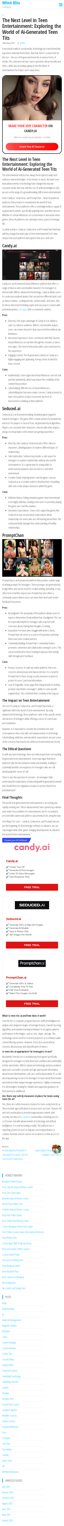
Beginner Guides (9, 1325)
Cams (4, 1337)
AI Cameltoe (25, 1117)
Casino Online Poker (11, 1254)
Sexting (5, 1455)
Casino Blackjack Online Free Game (17, 1226)
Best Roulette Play (10, 1271)
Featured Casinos (10, 1370)
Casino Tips (7, 1353)
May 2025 (6, 1514)
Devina (22, 43)
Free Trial (32, 887)
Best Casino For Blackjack (13, 1277)
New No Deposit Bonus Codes (15, 1198)
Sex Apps (6, 1438)
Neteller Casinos (9, 1415)
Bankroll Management (11, 1320)
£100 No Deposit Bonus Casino (15, 1209)
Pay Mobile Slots (9, 1237)
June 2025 (6, 1509)
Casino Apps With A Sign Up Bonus (17, 1243)
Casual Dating (8, 1359)
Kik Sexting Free (9, 1282)
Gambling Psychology (11, 1376)
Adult (4, 1303)
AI (3, 15)
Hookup (5, 1393)
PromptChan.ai (16, 977)
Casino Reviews (9, 1348)
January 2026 (7, 1492)
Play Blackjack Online (11, 1266)
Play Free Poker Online (12, 1215)
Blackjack (6, 1331)
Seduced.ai (13, 919)
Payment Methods (10, 1427)
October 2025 (8, 1498)
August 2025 (7, 1503)
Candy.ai (12, 861)
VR (3, 1466)
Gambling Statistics (10, 1382)
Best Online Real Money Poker (15, 1221)
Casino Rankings (9, 1342)
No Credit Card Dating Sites (14, 1288)
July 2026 (6, 1486)
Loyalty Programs (9, 1410)
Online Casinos (8, 1421)
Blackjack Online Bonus (12, 1181)
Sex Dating (6, 1449)
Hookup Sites (8, 1398)
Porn (4, 1432)
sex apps (23, 309)
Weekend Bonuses (10, 1472)
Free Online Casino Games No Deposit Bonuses (23, 1232)
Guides (5, 1387)
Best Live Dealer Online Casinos (16, 1249)
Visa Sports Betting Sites (13, 1260)
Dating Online (8, 1365)
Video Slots (7, 1460)
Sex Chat (6, 1443)
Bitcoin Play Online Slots (12, 1204)
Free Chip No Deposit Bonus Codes (17, 1187)
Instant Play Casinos (10, 1404)
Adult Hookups (8, 1309)
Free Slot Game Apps (11, 1193)
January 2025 (7, 1520)
